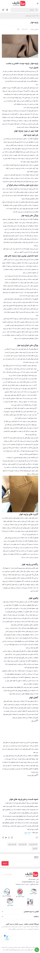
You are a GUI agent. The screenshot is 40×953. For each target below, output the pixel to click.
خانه (37, 16)
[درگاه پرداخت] (6, 937)
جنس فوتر (11, 844)
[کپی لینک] (12, 837)
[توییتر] (6, 837)
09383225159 (32, 879)
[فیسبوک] (3, 837)
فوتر (34, 848)
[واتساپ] (9, 837)
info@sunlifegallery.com (28, 882)
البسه (33, 16)
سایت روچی (27, 833)
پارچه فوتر (21, 844)
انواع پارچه (32, 844)
